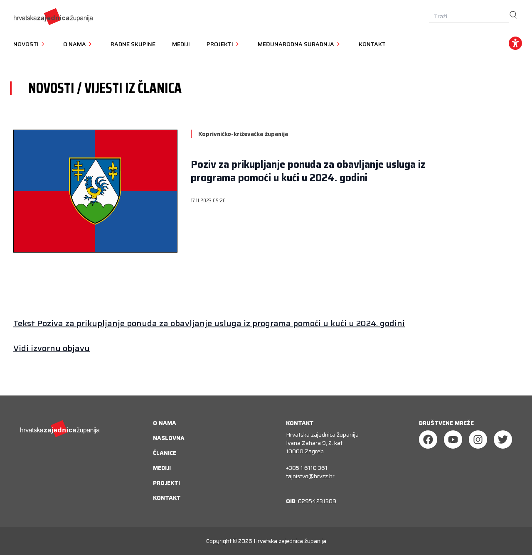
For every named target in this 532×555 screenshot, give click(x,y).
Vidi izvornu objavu (51, 348)
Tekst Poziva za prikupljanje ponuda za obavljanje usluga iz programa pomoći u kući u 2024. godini (209, 323)
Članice (164, 452)
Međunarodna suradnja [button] (296, 44)
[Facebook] (428, 439)
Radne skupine (133, 44)
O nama (164, 422)
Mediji (181, 44)
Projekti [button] (220, 44)
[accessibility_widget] (515, 43)
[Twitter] (503, 439)
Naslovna (169, 437)
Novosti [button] (26, 44)
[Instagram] (478, 439)
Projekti (166, 482)
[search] (514, 15)
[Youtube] (453, 439)
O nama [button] (75, 44)
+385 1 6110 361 (307, 467)
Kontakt (372, 44)
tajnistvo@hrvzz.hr (310, 476)
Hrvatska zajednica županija (290, 540)
